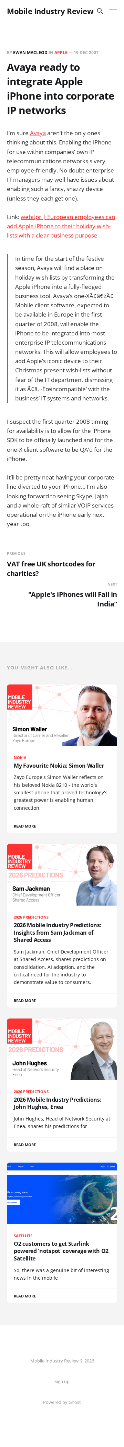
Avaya (38, 133)
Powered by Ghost (62, 1402)
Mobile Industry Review (50, 11)
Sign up (62, 1381)
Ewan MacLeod (30, 52)
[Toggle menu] (113, 11)
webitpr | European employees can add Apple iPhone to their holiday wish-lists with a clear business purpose (61, 226)
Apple (61, 52)
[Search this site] (100, 11)
